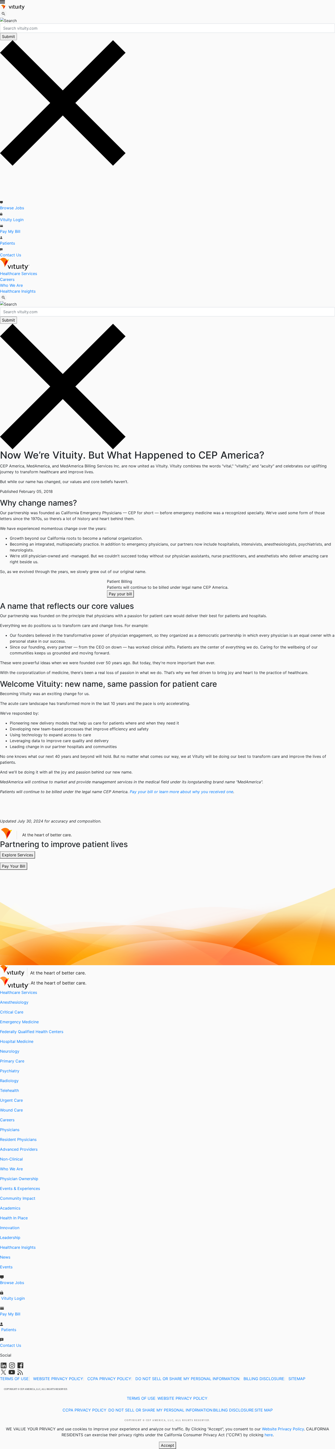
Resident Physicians (18, 1139)
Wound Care (11, 1110)
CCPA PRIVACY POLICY (109, 1378)
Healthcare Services (18, 273)
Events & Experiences (20, 1188)
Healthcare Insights (18, 291)
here (269, 1434)
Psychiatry (9, 1070)
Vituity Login (12, 219)
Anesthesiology (14, 1002)
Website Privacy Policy (283, 1428)
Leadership (10, 1237)
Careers (7, 279)
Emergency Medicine (19, 1021)
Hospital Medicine (16, 1041)
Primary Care (12, 1061)
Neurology (9, 1051)
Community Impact (17, 1198)
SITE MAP (264, 1410)
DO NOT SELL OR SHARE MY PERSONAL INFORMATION (187, 1378)
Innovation (9, 1227)
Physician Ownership (19, 1178)
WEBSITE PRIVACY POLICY (58, 1378)
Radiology (9, 1080)
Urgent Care (11, 1100)
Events (6, 1266)
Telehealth (9, 1090)
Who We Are (11, 285)
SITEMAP (296, 1378)
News (5, 1257)
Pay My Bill (10, 231)
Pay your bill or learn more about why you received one (181, 791)
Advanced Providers (19, 1149)
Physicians (9, 1129)
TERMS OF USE (14, 1378)
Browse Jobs (12, 207)
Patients (7, 243)
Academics (10, 1208)
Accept (167, 1445)
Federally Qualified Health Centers (31, 1031)
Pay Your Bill (13, 866)
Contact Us (10, 254)
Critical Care (11, 1012)
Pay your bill (120, 593)
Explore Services (17, 854)
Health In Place (14, 1217)
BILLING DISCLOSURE (264, 1378)
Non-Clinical (11, 1159)
